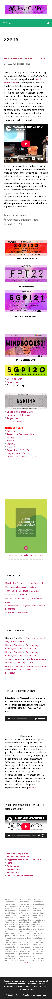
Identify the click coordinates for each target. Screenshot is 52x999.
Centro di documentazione (20, 875)
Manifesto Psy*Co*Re (17, 853)
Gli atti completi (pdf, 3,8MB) (20, 412)
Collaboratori (13, 866)
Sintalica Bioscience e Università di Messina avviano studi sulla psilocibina (26, 670)
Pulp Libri (11, 431)
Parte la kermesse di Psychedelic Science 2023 (24, 600)
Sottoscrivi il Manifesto (18, 856)
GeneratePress (39, 994)
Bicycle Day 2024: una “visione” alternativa (25, 583)
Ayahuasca (12, 219)
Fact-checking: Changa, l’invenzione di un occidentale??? (24, 646)
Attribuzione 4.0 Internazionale (17, 986)
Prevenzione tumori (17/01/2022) (23, 456)
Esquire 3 (11, 447)
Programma (12, 382)
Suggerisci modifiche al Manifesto (24, 859)
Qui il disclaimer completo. (32, 963)
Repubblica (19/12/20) (18, 450)
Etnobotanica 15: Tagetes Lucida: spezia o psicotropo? (25, 607)
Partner (11, 863)
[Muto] (35, 718)
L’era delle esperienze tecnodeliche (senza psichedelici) (25, 661)
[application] (26, 718)
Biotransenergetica (28, 219)
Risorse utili (13, 872)
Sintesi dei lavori (14, 379)
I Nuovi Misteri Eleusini (16, 594)
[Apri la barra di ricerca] (48, 23)
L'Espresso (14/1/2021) (18, 453)
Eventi (10, 215)
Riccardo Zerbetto (13, 645)
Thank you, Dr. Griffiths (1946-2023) (22, 591)
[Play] (8, 718)
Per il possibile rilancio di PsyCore (20, 587)
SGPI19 (18, 224)
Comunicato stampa (16, 421)
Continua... (32, 787)
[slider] (41, 718)
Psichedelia (20, 215)
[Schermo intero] (43, 835)
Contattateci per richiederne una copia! (26, 555)
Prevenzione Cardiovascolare (20, 434)
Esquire (10, 440)
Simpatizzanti (13, 869)
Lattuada (8, 224)
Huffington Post (14, 437)
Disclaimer (30, 989)
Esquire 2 (11, 444)
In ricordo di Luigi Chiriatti (16, 612)
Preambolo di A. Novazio (18, 415)
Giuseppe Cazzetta (14, 666)
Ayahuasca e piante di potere (24, 58)
